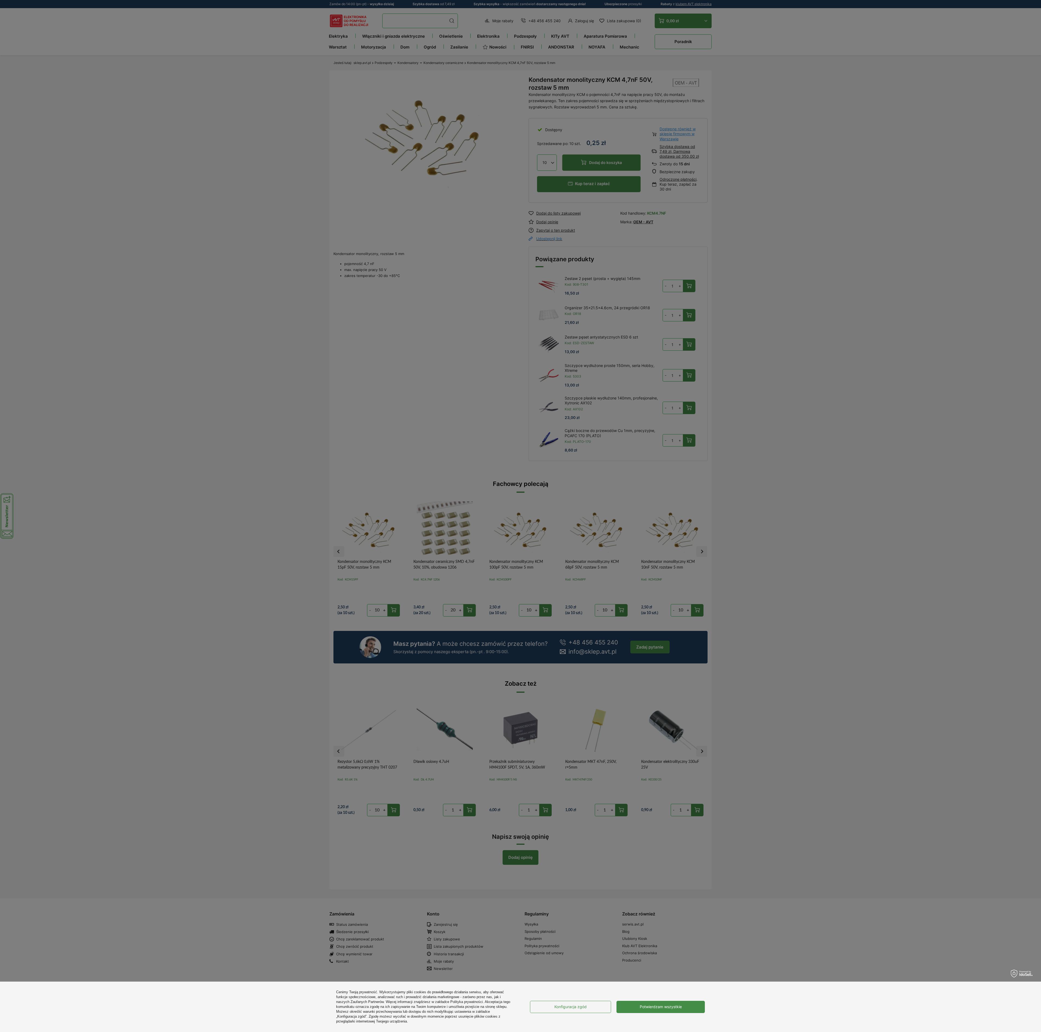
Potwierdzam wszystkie (661, 1006)
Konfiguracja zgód (570, 1006)
